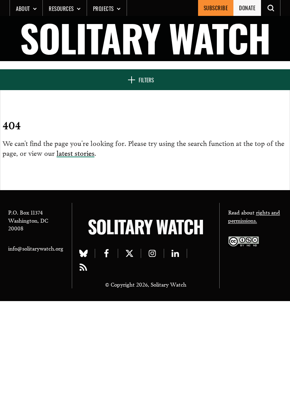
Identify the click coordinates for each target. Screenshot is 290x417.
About (23, 8)
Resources (61, 8)
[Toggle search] (270, 8)
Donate (247, 8)
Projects (103, 8)
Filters (146, 80)
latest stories (75, 152)
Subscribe (216, 8)
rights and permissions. (254, 216)
